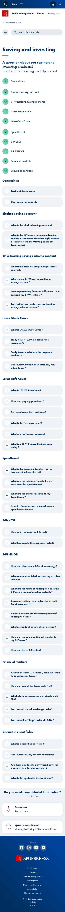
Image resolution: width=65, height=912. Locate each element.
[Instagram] (29, 848)
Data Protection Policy (32, 885)
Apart (32, 905)
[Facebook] (22, 848)
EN (59, 4)
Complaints (32, 872)
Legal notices (32, 868)
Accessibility (32, 889)
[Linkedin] (36, 848)
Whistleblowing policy (33, 876)
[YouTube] (43, 848)
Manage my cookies (32, 893)
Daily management (23, 13)
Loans (40, 13)
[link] (5, 32)
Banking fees (32, 880)
